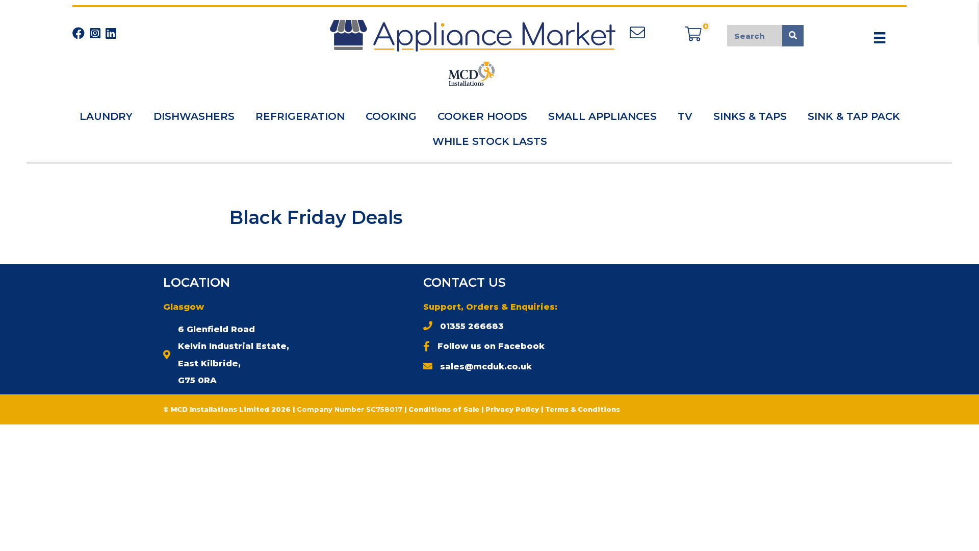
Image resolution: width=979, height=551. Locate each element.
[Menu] (879, 38)
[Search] (793, 35)
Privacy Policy (513, 409)
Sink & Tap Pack (854, 116)
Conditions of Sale (443, 409)
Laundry (106, 116)
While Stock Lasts (489, 141)
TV (685, 116)
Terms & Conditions (582, 409)
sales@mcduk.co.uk (486, 366)
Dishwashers (194, 116)
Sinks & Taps (750, 116)
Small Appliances (602, 116)
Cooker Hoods (482, 116)
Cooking (391, 116)
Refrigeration (300, 116)
